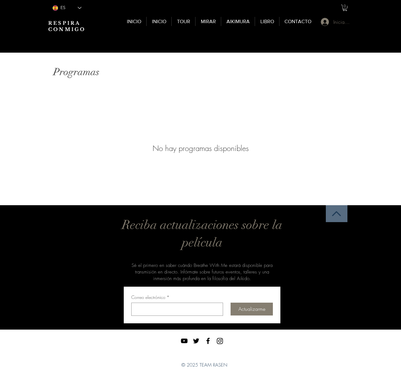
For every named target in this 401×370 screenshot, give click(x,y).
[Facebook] (208, 341)
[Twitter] (196, 341)
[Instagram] (220, 341)
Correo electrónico (150, 297)
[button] (345, 8)
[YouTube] (184, 341)
